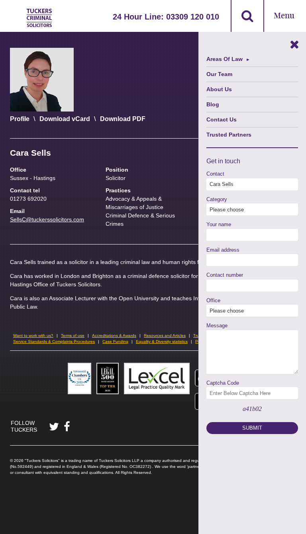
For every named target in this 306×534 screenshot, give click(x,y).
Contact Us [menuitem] (221, 119)
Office (213, 300)
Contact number (224, 275)
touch (232, 161)
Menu (284, 16)
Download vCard (64, 118)
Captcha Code (222, 383)
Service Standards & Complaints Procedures (54, 341)
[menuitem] (252, 59)
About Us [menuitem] (219, 89)
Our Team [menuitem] (219, 74)
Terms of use (72, 335)
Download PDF (122, 118)
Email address (222, 250)
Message (217, 326)
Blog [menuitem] (212, 104)
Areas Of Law (224, 59)
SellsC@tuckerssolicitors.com (47, 219)
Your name (218, 224)
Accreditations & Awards (114, 335)
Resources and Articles (165, 335)
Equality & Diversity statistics (162, 341)
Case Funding (115, 341)
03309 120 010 (192, 16)
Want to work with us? (33, 335)
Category (216, 199)
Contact (215, 174)
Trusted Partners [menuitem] (228, 134)
